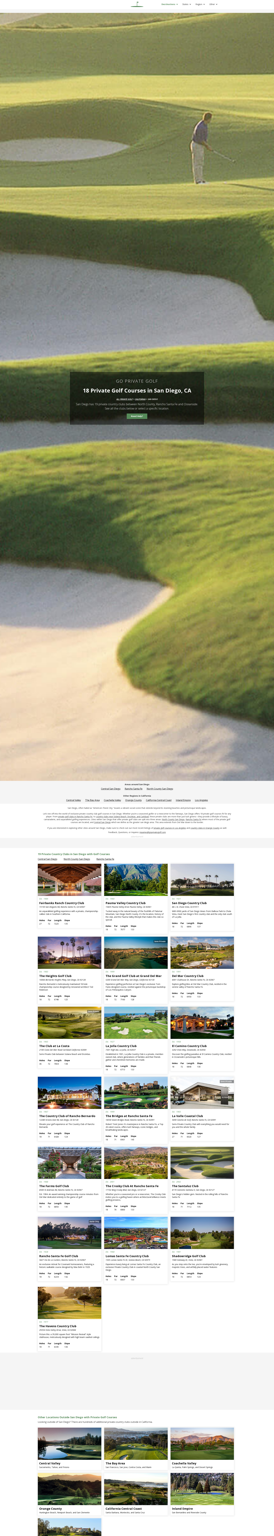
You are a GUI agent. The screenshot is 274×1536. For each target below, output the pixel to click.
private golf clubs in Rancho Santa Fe (75, 816)
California (140, 399)
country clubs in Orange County (205, 828)
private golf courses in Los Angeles (170, 828)
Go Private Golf (137, 381)
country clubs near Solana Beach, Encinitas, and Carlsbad (122, 816)
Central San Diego (102, 822)
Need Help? (137, 416)
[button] (170, 4)
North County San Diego (173, 819)
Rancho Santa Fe (193, 819)
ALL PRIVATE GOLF (124, 399)
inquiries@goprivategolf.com (153, 832)
